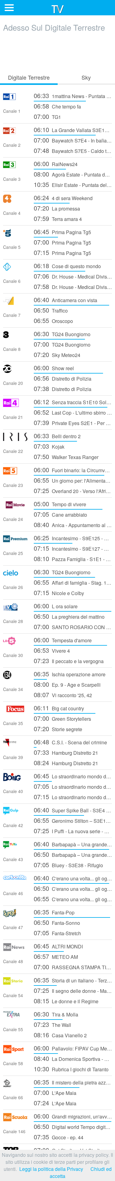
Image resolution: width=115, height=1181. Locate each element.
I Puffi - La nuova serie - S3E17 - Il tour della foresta (73, 830)
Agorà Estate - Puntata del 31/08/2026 (73, 173)
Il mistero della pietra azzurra (73, 1081)
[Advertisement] (58, 51)
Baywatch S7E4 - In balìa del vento (73, 139)
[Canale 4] (15, 200)
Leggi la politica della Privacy (51, 1168)
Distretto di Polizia (62, 378)
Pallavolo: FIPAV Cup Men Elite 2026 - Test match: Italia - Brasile (73, 1047)
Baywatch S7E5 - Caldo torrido (73, 150)
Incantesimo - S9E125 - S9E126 (73, 537)
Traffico (51, 310)
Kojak (49, 446)
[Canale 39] (15, 745)
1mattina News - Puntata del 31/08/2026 (73, 95)
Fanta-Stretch (57, 932)
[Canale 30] (15, 643)
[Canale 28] (15, 609)
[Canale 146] (15, 1119)
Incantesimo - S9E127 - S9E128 (73, 548)
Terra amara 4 (58, 218)
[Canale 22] (15, 438)
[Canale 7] (15, 302)
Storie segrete (58, 728)
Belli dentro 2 (57, 435)
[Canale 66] (15, 1085)
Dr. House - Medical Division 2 (73, 276)
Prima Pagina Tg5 (62, 231)
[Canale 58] (15, 1051)
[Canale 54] (15, 983)
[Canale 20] (15, 370)
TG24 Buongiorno (62, 333)
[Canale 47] (15, 915)
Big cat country (59, 707)
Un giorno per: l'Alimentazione (73, 480)
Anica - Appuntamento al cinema (73, 524)
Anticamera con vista (65, 299)
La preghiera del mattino (69, 616)
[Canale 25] (15, 541)
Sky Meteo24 (57, 354)
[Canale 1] (15, 98)
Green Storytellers (62, 718)
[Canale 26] (15, 575)
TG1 (47, 116)
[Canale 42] (15, 813)
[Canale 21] (15, 404)
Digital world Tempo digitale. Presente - (73, 1126)
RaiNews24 (56, 163)
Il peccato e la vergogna (69, 660)
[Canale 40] (15, 779)
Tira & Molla (56, 1013)
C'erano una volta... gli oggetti (73, 877)
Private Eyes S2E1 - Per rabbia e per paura (73, 422)
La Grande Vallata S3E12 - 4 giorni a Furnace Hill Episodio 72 (73, 129)
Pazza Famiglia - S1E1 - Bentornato (73, 558)
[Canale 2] (15, 132)
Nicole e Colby (59, 592)
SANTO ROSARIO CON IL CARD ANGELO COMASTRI (73, 626)
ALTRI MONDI (58, 945)
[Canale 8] (15, 336)
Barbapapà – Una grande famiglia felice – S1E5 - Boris (73, 843)
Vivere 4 (52, 650)
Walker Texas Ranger (66, 456)
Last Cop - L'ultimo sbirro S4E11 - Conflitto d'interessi (73, 412)
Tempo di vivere (60, 503)
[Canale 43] (15, 847)
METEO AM (56, 956)
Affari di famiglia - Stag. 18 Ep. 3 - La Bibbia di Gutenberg (73, 582)
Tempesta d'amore (63, 639)
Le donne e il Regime (66, 1000)
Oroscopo (53, 320)
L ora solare (56, 605)
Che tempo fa (57, 105)
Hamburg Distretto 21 (66, 752)
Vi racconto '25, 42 (63, 694)
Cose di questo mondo (67, 265)
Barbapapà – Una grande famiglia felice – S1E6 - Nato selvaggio (73, 854)
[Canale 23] (15, 473)
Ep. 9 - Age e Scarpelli (67, 684)
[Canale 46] (15, 881)
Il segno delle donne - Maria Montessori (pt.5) (73, 990)
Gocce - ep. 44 (58, 1136)
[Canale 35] (15, 711)
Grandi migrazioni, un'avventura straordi (73, 1115)
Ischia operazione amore (69, 673)
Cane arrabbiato (60, 514)
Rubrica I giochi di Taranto (71, 1068)
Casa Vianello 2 (60, 1034)
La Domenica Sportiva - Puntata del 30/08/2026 (73, 1058)
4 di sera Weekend (63, 197)
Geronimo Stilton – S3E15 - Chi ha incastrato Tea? (73, 820)
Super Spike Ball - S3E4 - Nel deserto (73, 809)
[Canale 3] (15, 166)
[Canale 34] (15, 677)
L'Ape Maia (55, 1092)
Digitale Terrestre (29, 77)
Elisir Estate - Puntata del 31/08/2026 (73, 184)
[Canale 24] (15, 507)
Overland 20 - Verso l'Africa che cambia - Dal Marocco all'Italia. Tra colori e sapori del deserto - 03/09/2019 (73, 490)
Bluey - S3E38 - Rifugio (68, 864)
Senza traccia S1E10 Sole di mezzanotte (73, 401)
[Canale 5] (15, 234)
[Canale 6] (15, 268)
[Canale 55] (15, 1017)
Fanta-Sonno (57, 922)
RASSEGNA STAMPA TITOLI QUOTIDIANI (73, 966)
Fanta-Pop (54, 911)
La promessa (57, 207)
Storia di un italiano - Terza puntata (73, 979)
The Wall (52, 1024)
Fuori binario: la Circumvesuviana (73, 469)
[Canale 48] (15, 949)
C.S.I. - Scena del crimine (70, 741)
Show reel (54, 367)
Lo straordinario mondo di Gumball (73, 775)
